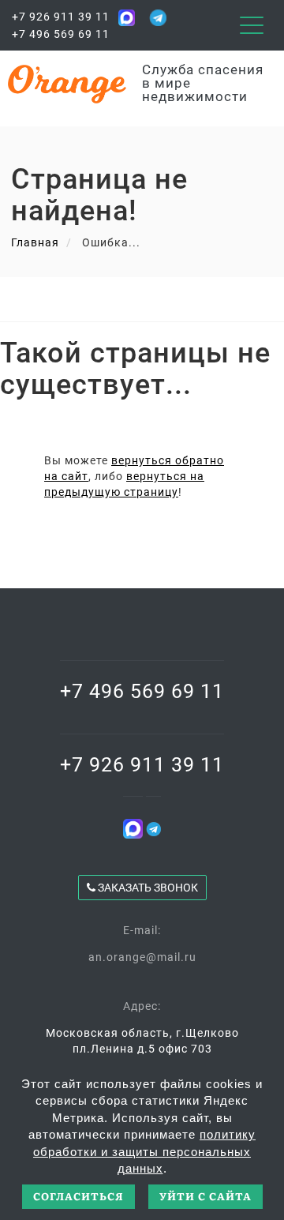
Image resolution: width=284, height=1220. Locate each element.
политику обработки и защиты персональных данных (144, 1151)
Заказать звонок (146, 887)
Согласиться (78, 1195)
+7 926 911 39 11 (61, 16)
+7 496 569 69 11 (61, 34)
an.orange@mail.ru (142, 957)
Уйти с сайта (205, 1195)
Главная (35, 242)
